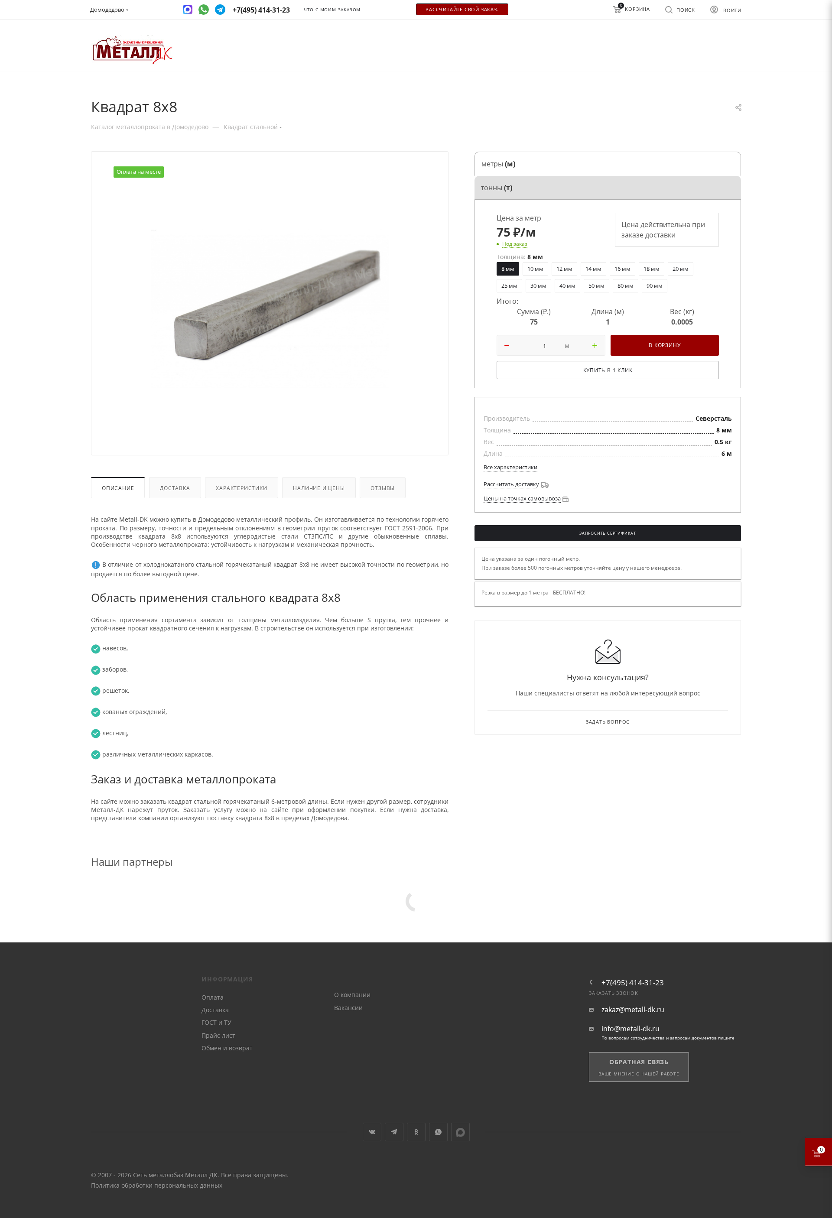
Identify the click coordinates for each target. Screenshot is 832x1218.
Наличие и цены (318, 487)
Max (460, 1132)
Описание (118, 487)
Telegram (394, 1132)
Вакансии (348, 1008)
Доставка (175, 487)
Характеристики (241, 487)
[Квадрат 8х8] (270, 308)
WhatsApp (438, 1132)
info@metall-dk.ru (630, 1028)
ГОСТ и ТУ (216, 1022)
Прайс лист (218, 1035)
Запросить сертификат (607, 533)
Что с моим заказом (332, 10)
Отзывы (382, 487)
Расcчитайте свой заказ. (462, 9)
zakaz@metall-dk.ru (632, 1009)
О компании (352, 995)
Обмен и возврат (227, 1048)
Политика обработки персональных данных (156, 1185)
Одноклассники (416, 1132)
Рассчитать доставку (511, 484)
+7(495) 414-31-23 (632, 982)
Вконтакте (372, 1132)
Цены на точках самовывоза (522, 498)
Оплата (213, 997)
